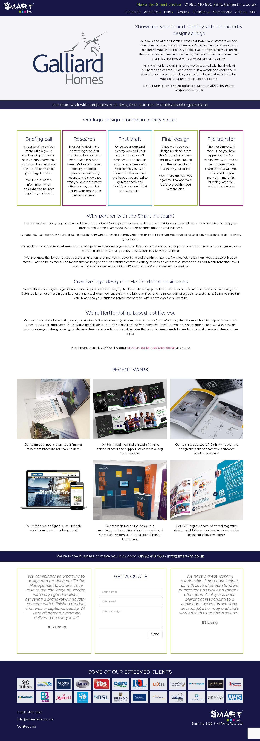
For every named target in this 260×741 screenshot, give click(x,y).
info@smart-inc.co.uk (189, 90)
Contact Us (132, 12)
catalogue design (163, 347)
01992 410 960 (220, 85)
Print (167, 12)
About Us (151, 12)
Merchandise (222, 12)
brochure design (138, 347)
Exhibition (200, 12)
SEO (253, 12)
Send (155, 634)
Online (239, 12)
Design (182, 12)
